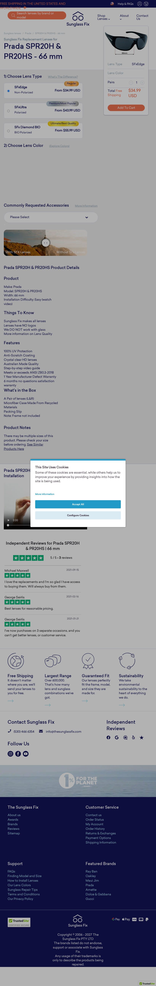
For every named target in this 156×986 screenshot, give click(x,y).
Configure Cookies (78, 515)
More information (44, 494)
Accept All (78, 504)
